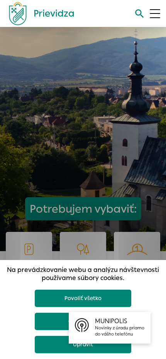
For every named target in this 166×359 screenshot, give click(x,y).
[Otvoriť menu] (155, 13)
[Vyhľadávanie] (139, 13)
